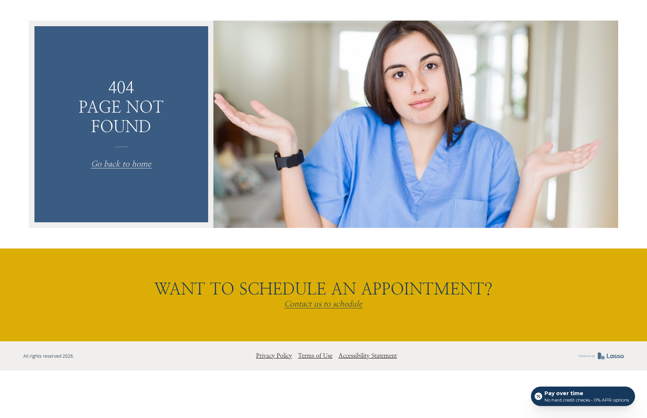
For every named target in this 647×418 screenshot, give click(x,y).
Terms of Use (315, 355)
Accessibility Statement (367, 355)
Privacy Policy (274, 355)
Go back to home (121, 164)
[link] (601, 356)
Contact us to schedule (323, 304)
